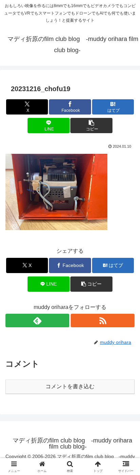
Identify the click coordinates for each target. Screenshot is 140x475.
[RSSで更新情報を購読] (103, 320)
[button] (91, 125)
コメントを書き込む (70, 386)
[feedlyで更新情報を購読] (37, 320)
